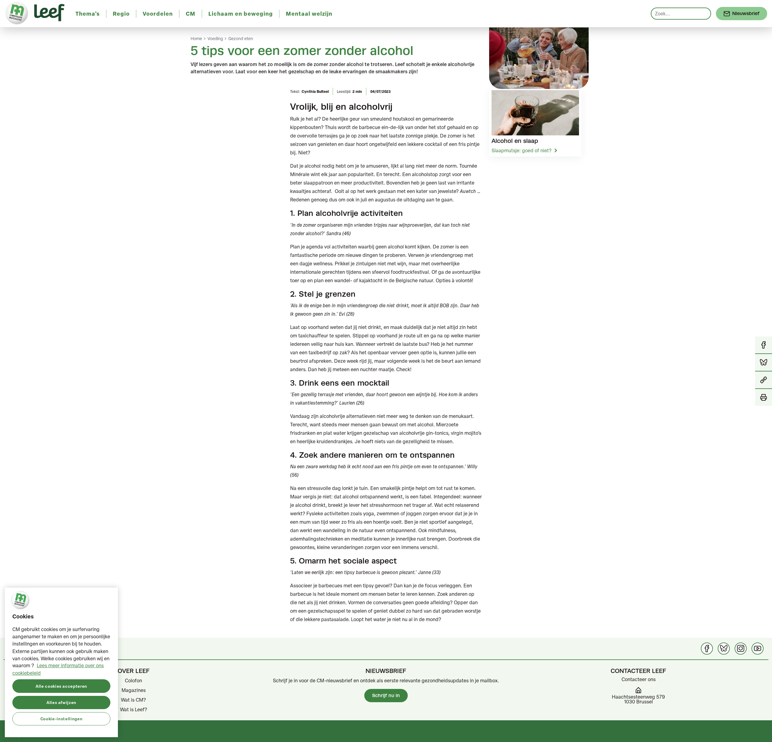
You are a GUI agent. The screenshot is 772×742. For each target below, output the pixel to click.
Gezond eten (240, 38)
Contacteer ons (639, 679)
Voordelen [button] (158, 13)
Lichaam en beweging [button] (240, 13)
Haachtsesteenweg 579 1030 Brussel (638, 699)
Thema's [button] (87, 13)
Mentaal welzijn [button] (309, 13)
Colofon (133, 680)
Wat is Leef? (133, 709)
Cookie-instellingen (61, 718)
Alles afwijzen (61, 702)
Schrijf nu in (386, 695)
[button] (763, 380)
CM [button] (190, 13)
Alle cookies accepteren (61, 686)
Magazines (134, 690)
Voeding (215, 38)
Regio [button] (121, 13)
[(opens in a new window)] (707, 649)
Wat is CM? (133, 699)
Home (196, 38)
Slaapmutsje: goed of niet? (522, 150)
